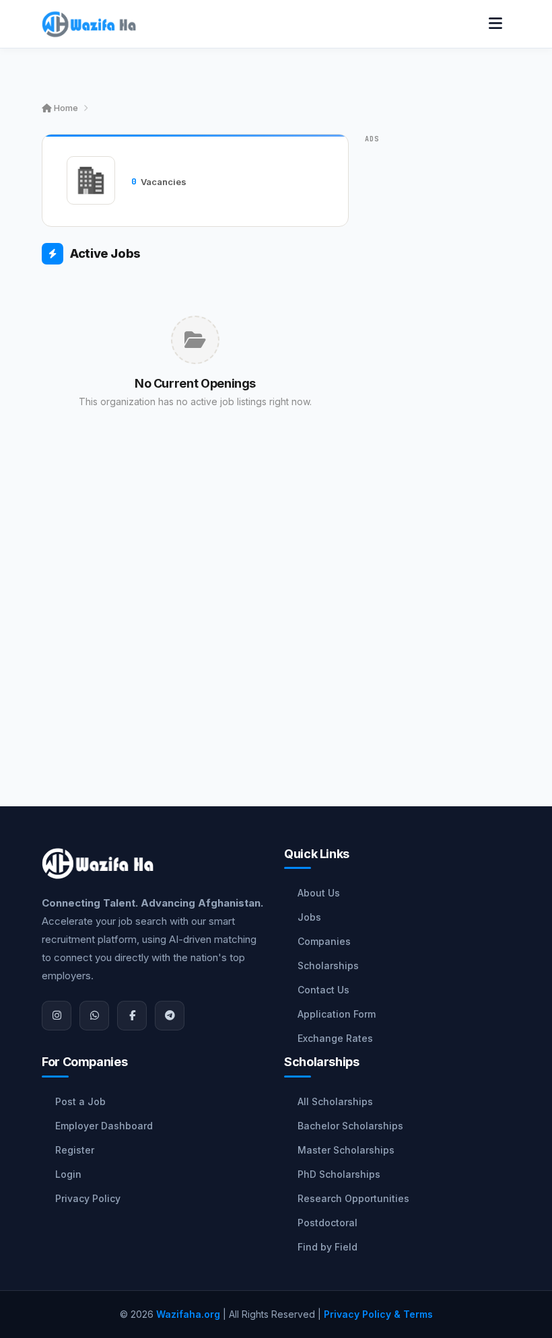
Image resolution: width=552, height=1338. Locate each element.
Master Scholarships (346, 1150)
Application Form (337, 1014)
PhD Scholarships (339, 1174)
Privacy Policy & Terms (378, 1314)
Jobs (309, 917)
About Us (319, 893)
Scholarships (328, 965)
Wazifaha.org (188, 1314)
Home (65, 107)
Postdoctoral (327, 1222)
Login (68, 1174)
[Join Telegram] (169, 1015)
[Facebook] (132, 1015)
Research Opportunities (353, 1198)
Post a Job (80, 1101)
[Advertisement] (195, 588)
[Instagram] (56, 1015)
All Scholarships (335, 1101)
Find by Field (327, 1247)
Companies (324, 941)
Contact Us (323, 989)
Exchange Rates (335, 1038)
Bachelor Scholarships (350, 1125)
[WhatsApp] (94, 1015)
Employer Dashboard (104, 1125)
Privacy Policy (87, 1198)
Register (74, 1150)
